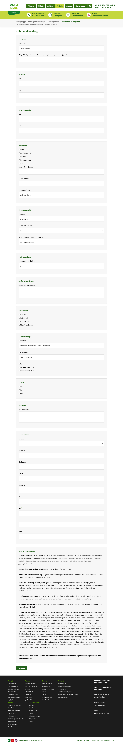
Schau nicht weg (12, 724)
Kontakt (44, 694)
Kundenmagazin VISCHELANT (16, 719)
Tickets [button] (41, 6)
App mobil (12, 700)
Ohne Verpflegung (26, 325)
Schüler (44, 681)
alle (21, 163)
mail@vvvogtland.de (101, 713)
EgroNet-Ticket (29, 700)
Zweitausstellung (47, 697)
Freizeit (61, 681)
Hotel (22, 150)
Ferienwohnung (26, 160)
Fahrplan (11, 681)
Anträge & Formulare (48, 689)
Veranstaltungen (51, 24)
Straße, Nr (23, 485)
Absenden (21, 668)
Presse (31, 713)
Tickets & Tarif (29, 692)
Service (10, 702)
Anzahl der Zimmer (25, 226)
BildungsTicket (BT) (47, 683)
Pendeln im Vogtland (14, 710)
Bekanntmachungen (34, 716)
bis (20, 90)
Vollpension (24, 321)
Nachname (23, 462)
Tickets (27, 681)
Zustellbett (24, 352)
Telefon (21, 531)
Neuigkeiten (32, 719)
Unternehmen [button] (81, 6)
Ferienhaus (24, 156)
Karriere (31, 721)
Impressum (87, 740)
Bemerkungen (24, 409)
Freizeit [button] (60, 6)
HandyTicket (28, 697)
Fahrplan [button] (31, 6)
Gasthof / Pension (26, 153)
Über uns (31, 705)
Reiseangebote (53, 21)
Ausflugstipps (21, 21)
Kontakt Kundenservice (14, 708)
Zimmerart (22, 214)
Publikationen (12, 716)
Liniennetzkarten (13, 694)
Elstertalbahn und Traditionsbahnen (29, 24)
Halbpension (25, 318)
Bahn (22, 390)
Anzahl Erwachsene (26, 167)
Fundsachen (11, 713)
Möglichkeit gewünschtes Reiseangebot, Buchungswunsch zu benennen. (46, 55)
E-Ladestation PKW (27, 367)
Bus (21, 393)
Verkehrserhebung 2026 (14, 705)
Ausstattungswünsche (27, 285)
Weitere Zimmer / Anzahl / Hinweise (31, 237)
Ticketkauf (28, 694)
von (20, 79)
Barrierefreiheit (12, 721)
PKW (21, 386)
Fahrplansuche (12, 683)
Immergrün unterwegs (36, 21)
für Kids (46, 686)
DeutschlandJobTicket (31, 686)
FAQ (113, 740)
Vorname (22, 450)
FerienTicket (45, 700)
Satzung (44, 692)
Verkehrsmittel (12, 692)
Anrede (21, 439)
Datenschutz (95, 740)
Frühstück (23, 314)
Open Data (11, 727)
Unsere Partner (33, 710)
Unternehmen (34, 702)
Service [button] (69, 6)
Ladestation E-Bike (27, 371)
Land (21, 519)
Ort (20, 508)
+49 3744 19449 (99, 705)
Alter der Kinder (24, 190)
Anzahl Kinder (24, 178)
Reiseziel (22, 43)
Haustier (23, 341)
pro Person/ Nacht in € (27, 261)
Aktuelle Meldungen (13, 689)
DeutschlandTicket (30, 683)
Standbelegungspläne (14, 697)
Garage (22, 364)
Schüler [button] (50, 6)
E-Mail (21, 473)
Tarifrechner (28, 689)
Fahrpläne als (13, 686)
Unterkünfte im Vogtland (70, 21)
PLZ (20, 496)
